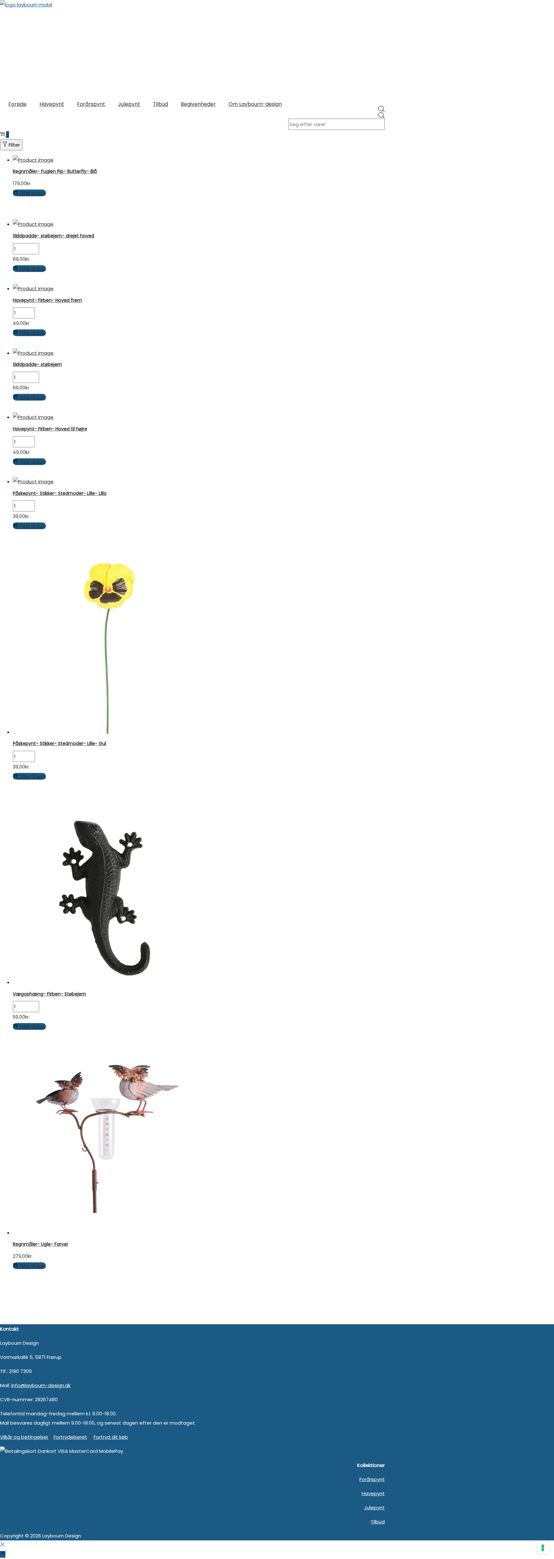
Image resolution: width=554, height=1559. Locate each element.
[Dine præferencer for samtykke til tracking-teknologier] (543, 1548)
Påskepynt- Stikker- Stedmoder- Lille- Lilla (59, 493)
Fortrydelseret (70, 1437)
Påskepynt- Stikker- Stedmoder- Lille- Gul (59, 743)
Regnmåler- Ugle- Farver (40, 1244)
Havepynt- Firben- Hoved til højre (50, 429)
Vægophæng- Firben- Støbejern (49, 994)
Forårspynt (372, 1479)
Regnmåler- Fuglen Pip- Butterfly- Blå (55, 171)
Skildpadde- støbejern (37, 364)
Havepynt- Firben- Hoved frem (47, 300)
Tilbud (378, 1521)
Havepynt (373, 1493)
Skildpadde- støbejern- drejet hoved (53, 236)
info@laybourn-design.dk (41, 1385)
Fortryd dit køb (111, 1437)
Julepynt (374, 1507)
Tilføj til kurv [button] (32, 193)
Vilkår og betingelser (24, 1437)
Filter (14, 144)
